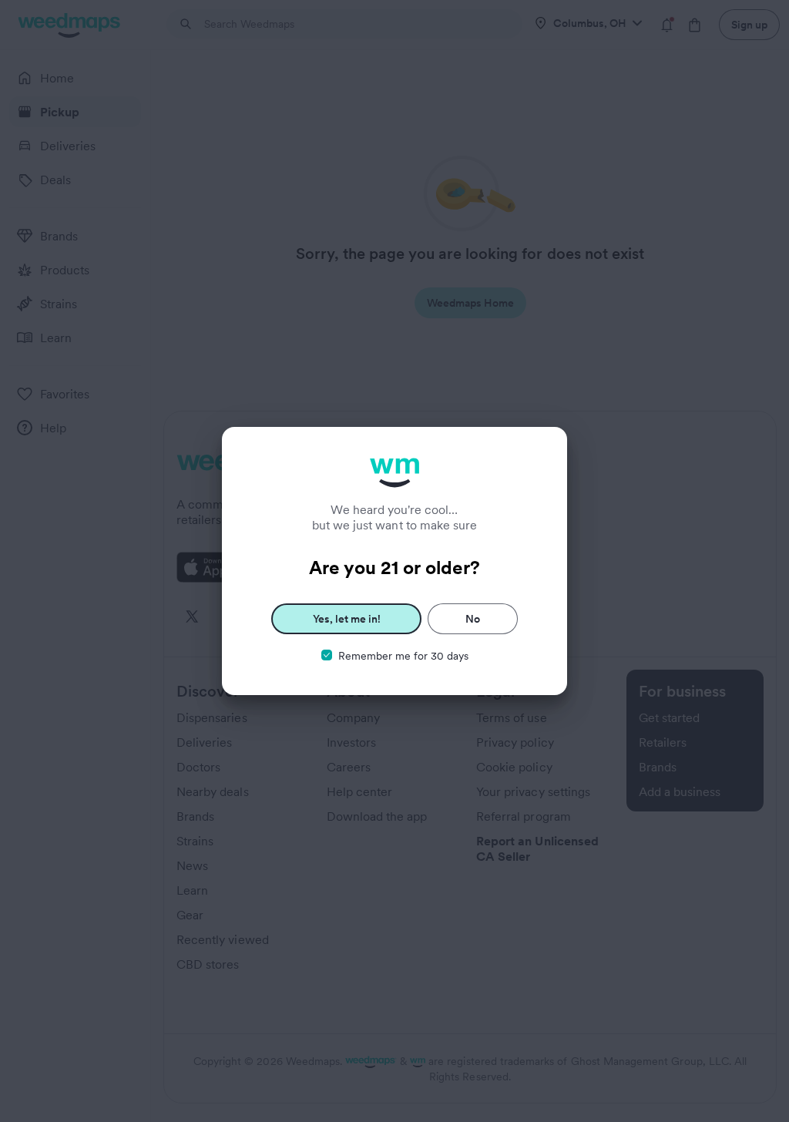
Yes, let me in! (347, 619)
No (472, 619)
